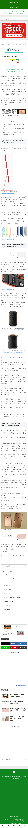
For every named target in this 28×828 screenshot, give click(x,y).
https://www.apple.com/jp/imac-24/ (8, 193)
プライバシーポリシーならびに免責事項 (14, 823)
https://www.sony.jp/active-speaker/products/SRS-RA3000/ (12, 329)
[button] (26, 19)
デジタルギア (5, 639)
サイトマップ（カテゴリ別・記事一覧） (20, 820)
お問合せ (7, 819)
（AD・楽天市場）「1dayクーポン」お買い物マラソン (14, 70)
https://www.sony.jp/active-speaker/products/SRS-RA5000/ (12, 352)
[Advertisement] (14, 668)
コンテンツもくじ (12, 121)
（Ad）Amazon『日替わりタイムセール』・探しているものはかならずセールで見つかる (14, 12)
